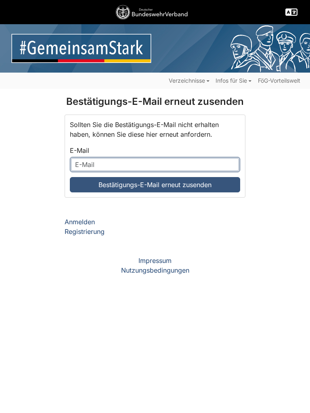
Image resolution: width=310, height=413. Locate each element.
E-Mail (79, 150)
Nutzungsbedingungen (155, 270)
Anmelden (80, 222)
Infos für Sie (231, 80)
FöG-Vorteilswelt (279, 80)
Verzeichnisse (187, 80)
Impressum (155, 261)
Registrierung (85, 231)
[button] (291, 12)
